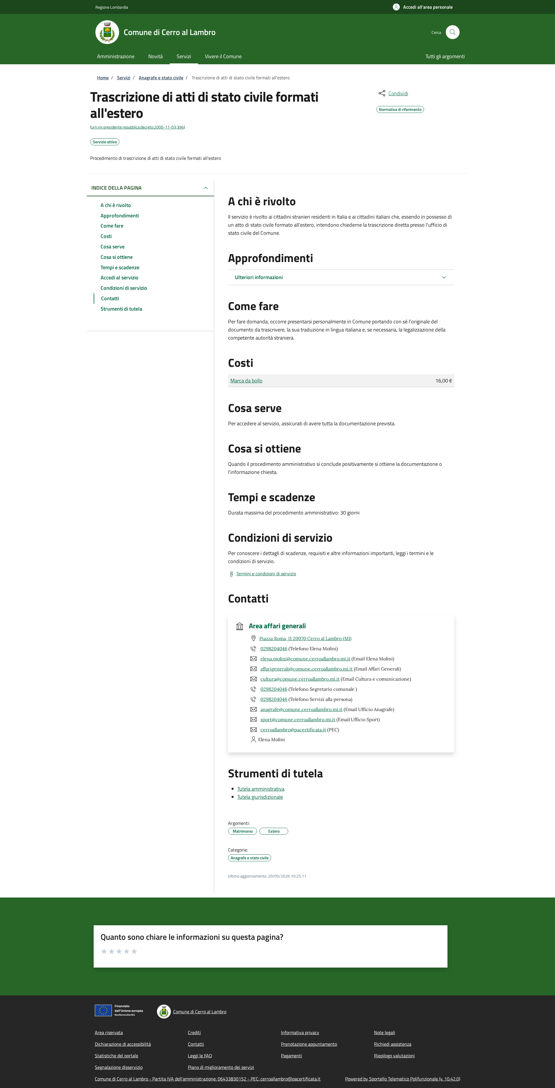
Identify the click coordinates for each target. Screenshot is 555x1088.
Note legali (384, 1032)
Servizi (123, 77)
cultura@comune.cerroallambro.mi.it (300, 679)
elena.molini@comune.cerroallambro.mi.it (305, 659)
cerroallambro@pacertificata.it (293, 729)
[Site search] (453, 32)
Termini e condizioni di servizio (266, 573)
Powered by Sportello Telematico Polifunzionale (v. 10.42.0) (402, 1078)
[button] (423, 7)
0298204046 (273, 648)
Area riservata (109, 1032)
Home (103, 77)
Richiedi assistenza (392, 1044)
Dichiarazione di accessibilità (123, 1044)
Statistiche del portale (116, 1055)
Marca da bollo (246, 380)
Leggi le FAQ (200, 1055)
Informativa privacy (300, 1032)
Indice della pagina (116, 188)
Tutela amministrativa (260, 789)
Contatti (196, 1044)
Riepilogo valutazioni (394, 1055)
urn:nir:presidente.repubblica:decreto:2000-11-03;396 (137, 127)
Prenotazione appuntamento (309, 1044)
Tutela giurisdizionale (260, 797)
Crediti (194, 1032)
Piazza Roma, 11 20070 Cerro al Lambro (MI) (305, 638)
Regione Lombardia (111, 7)
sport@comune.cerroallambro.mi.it (297, 719)
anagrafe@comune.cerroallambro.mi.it (301, 709)
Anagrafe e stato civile (161, 77)
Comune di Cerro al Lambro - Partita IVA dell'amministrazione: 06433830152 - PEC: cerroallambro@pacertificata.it (208, 1078)
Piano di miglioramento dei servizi (221, 1067)
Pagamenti (291, 1055)
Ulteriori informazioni (259, 277)
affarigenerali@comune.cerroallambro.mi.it (306, 669)
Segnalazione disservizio (119, 1067)
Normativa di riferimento (400, 108)
